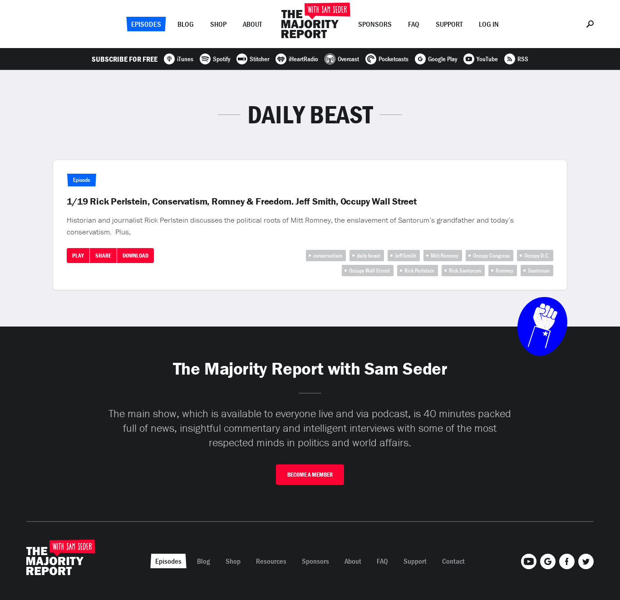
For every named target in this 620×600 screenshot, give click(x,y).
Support (449, 24)
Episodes (146, 24)
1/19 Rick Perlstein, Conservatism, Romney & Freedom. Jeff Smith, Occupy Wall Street (242, 201)
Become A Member (310, 474)
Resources (271, 561)
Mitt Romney (444, 255)
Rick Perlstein (419, 270)
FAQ (413, 24)
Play (78, 255)
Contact (453, 561)
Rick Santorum (465, 270)
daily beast (368, 255)
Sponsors (375, 24)
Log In (489, 24)
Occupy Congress (491, 255)
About (252, 24)
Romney (504, 270)
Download (135, 255)
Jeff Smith (405, 255)
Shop (218, 24)
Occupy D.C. (537, 255)
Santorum (539, 270)
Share (103, 255)
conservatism (327, 255)
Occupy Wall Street (369, 270)
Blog (185, 24)
